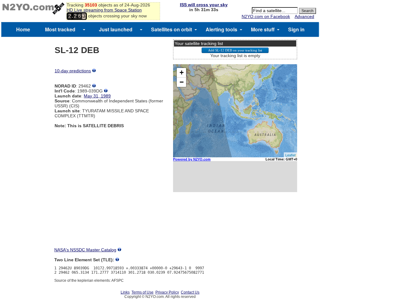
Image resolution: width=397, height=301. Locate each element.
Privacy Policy (167, 292)
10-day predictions (73, 70)
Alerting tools (221, 29)
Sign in (296, 29)
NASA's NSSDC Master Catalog (85, 249)
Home (23, 29)
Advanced (304, 16)
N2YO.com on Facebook (266, 16)
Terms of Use (143, 292)
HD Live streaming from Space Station (104, 9)
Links (125, 292)
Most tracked (60, 29)
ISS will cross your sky (204, 4)
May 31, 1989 (97, 95)
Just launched (115, 29)
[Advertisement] (235, 225)
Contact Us (190, 292)
